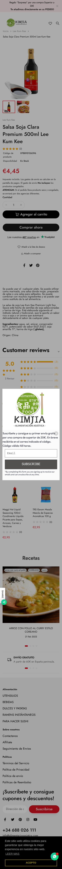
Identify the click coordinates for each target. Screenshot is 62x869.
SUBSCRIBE (31, 464)
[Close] (56, 433)
